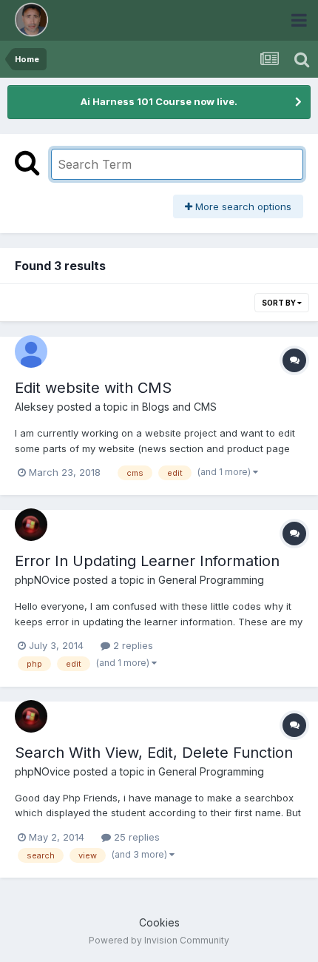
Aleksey (34, 406)
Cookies (159, 922)
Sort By (279, 302)
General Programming (211, 580)
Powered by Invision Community (159, 940)
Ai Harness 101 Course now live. (159, 101)
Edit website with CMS (93, 388)
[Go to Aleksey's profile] (31, 351)
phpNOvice (42, 580)
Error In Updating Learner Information (147, 561)
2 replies (131, 645)
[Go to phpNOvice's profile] (31, 524)
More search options (241, 206)
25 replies (135, 837)
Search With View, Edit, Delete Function (154, 752)
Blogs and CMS (179, 406)
